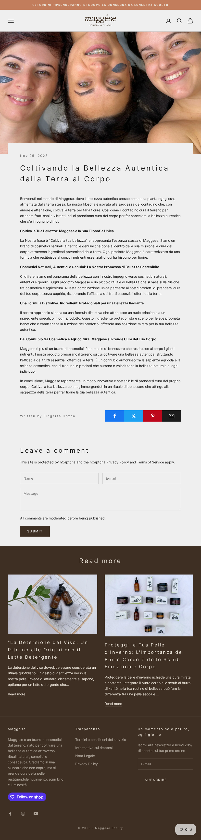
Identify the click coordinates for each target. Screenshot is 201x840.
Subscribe (156, 780)
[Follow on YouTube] (35, 813)
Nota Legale (85, 756)
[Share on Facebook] (114, 416)
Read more (16, 694)
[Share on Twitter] (133, 416)
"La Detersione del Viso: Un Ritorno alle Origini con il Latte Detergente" (48, 649)
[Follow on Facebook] (10, 813)
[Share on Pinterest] (152, 416)
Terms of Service (150, 462)
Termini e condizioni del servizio (100, 739)
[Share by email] (171, 416)
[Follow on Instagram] (23, 813)
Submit (35, 531)
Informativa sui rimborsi (94, 748)
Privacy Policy (117, 462)
